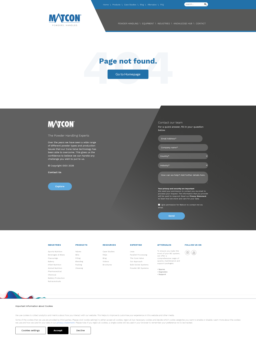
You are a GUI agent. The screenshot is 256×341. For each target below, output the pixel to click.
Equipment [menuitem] (148, 23)
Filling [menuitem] (77, 258)
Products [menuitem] (116, 5)
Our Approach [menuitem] (136, 261)
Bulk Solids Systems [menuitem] (139, 265)
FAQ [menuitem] (162, 5)
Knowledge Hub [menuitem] (183, 23)
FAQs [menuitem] (105, 255)
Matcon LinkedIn (187, 252)
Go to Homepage (128, 74)
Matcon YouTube (194, 252)
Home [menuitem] (106, 5)
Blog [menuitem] (142, 5)
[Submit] (205, 4)
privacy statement (66, 322)
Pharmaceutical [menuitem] (55, 271)
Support (162, 274)
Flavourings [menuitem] (53, 258)
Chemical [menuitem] (52, 275)
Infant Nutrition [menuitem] (54, 265)
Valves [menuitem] (78, 252)
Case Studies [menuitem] (130, 5)
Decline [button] (80, 330)
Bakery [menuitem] (51, 261)
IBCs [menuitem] (77, 255)
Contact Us (54, 172)
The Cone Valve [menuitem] (137, 258)
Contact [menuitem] (201, 23)
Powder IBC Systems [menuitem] (139, 268)
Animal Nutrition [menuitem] (55, 268)
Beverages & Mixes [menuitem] (56, 255)
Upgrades (163, 272)
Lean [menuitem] (132, 252)
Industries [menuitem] (164, 23)
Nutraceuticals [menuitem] (54, 281)
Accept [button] (58, 330)
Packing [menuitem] (78, 265)
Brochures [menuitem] (107, 265)
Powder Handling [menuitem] (128, 23)
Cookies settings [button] (30, 330)
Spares (162, 269)
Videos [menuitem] (106, 261)
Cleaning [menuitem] (79, 268)
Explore (59, 186)
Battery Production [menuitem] (56, 278)
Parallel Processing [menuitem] (138, 255)
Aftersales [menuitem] (152, 5)
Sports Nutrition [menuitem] (55, 252)
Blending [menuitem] (79, 261)
